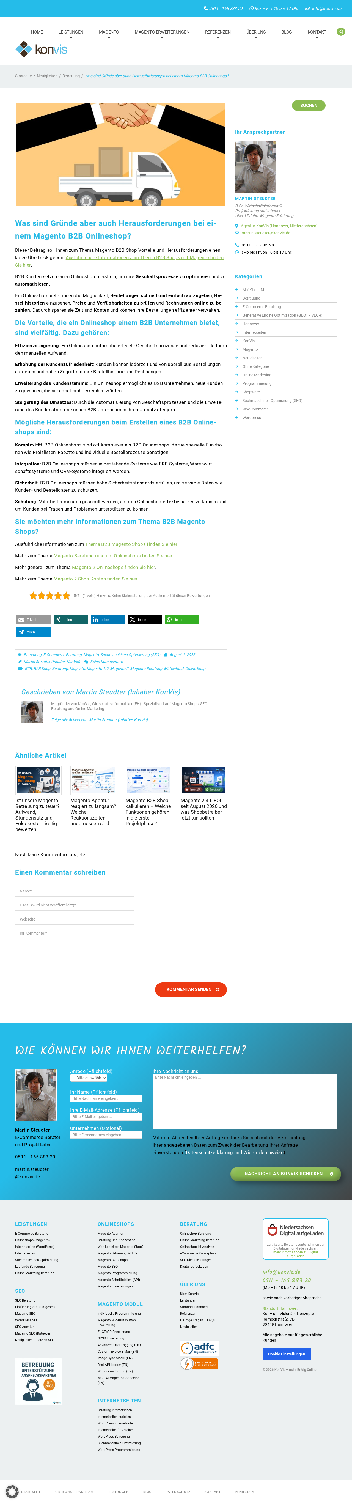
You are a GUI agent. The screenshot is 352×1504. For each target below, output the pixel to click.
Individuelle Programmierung (119, 1314)
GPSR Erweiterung (111, 1338)
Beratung (60, 668)
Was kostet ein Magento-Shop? (121, 1247)
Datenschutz (178, 1492)
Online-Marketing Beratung (34, 1273)
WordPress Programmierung (119, 1450)
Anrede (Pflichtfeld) (91, 1071)
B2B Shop (42, 668)
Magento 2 (119, 668)
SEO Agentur (24, 1327)
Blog (286, 32)
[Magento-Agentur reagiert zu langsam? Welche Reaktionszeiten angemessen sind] (93, 780)
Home (37, 32)
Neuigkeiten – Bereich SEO (34, 1340)
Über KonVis (189, 1294)
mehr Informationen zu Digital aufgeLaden (295, 1254)
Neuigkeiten (47, 75)
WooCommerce (256, 409)
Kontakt (314, 35)
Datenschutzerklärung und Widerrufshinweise (235, 1152)
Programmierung (257, 383)
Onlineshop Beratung (195, 1233)
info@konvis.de (326, 8)
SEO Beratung (25, 1300)
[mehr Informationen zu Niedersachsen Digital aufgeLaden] (296, 1231)
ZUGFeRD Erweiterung (114, 1332)
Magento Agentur (110, 1233)
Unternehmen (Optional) (96, 1128)
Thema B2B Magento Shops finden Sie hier (131, 544)
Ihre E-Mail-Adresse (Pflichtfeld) (105, 1110)
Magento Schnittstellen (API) (119, 1280)
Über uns (253, 35)
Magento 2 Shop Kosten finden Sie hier (95, 579)
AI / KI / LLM (253, 289)
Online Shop (195, 668)
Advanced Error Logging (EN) (119, 1345)
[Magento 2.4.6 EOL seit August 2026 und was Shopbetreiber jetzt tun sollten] (204, 780)
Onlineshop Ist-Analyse (197, 1247)
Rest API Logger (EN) (113, 1365)
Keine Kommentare (106, 661)
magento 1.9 (97, 668)
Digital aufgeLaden (194, 1267)
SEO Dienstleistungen (196, 1260)
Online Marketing (257, 375)
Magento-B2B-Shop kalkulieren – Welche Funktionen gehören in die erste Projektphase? (148, 812)
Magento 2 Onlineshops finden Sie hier (113, 567)
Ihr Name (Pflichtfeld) (93, 1092)
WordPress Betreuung (114, 1437)
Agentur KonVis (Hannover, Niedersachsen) (279, 226)
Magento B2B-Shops (113, 1260)
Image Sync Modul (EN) (115, 1358)
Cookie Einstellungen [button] (286, 1354)
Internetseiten (254, 332)
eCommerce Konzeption (198, 1253)
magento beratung (146, 668)
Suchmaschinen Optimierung (36, 1260)
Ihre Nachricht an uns (175, 1071)
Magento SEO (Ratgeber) (33, 1333)
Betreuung (71, 75)
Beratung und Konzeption (117, 1240)
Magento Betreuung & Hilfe (117, 1253)
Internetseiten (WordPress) (34, 1247)
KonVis (249, 341)
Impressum (245, 1492)
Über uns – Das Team (74, 1492)
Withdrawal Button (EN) (115, 1371)
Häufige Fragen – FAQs (197, 1320)
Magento (106, 35)
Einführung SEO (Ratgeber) (35, 1307)
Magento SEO (25, 1314)
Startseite (23, 75)
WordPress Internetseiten (116, 1423)
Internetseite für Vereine (115, 1430)
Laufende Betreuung (30, 1267)
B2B (28, 668)
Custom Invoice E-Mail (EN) (118, 1352)
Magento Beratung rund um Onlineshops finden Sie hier (113, 555)
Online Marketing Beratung (199, 1240)
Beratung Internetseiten (115, 1410)
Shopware (251, 392)
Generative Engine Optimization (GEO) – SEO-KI (283, 315)
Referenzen (215, 35)
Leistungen (68, 35)
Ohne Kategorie (256, 366)
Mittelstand (173, 668)
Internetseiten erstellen (114, 1417)
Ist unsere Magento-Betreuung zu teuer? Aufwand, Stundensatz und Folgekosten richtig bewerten (37, 815)
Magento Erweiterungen (159, 35)
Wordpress (252, 417)
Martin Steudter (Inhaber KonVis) (52, 661)
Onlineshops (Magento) (32, 1240)
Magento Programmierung (117, 1273)
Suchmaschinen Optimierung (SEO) (130, 655)
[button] (33, 619)
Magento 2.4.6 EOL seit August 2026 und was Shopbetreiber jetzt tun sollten (204, 809)
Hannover (251, 324)
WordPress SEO (26, 1320)
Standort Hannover (194, 1307)
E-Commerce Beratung (62, 655)
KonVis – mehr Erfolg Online (295, 1370)
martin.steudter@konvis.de (266, 233)
